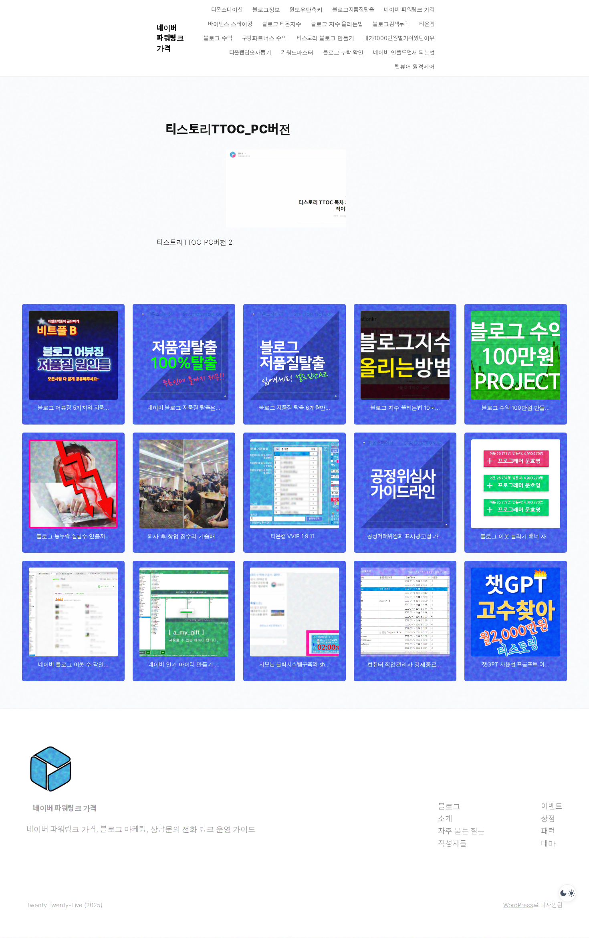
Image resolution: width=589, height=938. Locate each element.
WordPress (518, 905)
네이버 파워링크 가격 (170, 38)
